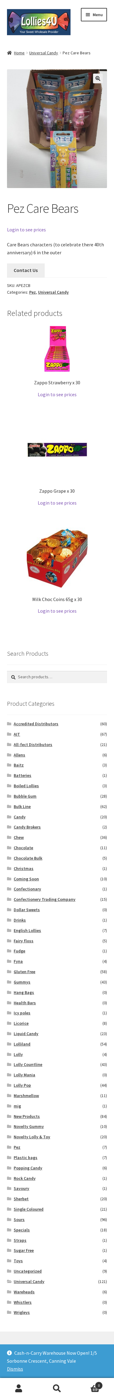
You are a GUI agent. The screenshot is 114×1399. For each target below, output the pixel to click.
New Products (27, 1116)
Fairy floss (23, 941)
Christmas (23, 868)
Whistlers (23, 1302)
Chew (19, 837)
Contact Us (26, 270)
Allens (19, 755)
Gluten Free (24, 971)
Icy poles (22, 1013)
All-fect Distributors (33, 744)
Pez (32, 292)
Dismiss (15, 1369)
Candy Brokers (27, 827)
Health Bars (25, 1003)
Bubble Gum (25, 796)
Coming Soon (26, 879)
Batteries (22, 775)
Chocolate (23, 847)
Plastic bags (25, 1157)
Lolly (18, 1054)
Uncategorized (28, 1271)
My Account (19, 1388)
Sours (19, 1219)
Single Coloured (28, 1209)
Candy (20, 817)
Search (57, 1388)
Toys (18, 1260)
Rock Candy (25, 1178)
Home (19, 53)
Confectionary (27, 889)
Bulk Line (22, 806)
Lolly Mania (24, 1075)
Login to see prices (26, 230)
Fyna (18, 961)
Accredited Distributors (36, 724)
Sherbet (21, 1198)
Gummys (22, 982)
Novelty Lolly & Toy (32, 1137)
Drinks (20, 920)
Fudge (19, 951)
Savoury (21, 1188)
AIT (17, 734)
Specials (22, 1230)
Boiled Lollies (26, 785)
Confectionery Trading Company (44, 899)
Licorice (21, 1023)
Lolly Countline (28, 1064)
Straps (20, 1240)
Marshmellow (26, 1095)
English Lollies (27, 930)
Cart (88, 1383)
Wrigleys (22, 1312)
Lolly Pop (22, 1085)
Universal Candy (43, 53)
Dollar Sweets (27, 909)
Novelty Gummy (29, 1126)
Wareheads (24, 1292)
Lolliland (22, 1044)
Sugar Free (24, 1250)
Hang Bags (24, 992)
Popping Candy (28, 1168)
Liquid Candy (26, 1033)
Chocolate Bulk (28, 858)
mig (17, 1106)
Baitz (19, 765)
